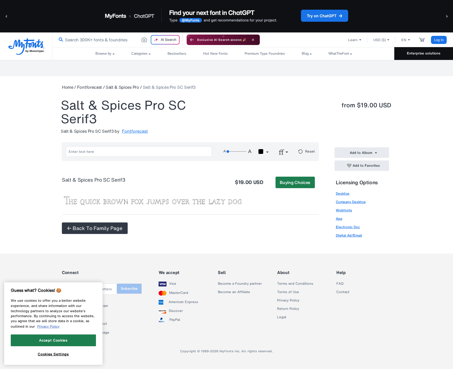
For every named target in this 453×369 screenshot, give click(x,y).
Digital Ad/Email (349, 235)
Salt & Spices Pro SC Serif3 (169, 87)
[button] (6, 16)
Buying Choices (295, 182)
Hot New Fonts (215, 53)
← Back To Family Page (94, 228)
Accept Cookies (53, 340)
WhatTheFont (338, 53)
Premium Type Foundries (265, 53)
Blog (305, 53)
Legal (281, 317)
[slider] (236, 151)
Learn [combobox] (353, 39)
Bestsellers (177, 53)
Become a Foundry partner (240, 284)
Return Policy (288, 309)
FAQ (339, 284)
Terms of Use (288, 292)
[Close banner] (253, 39)
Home (67, 87)
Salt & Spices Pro (122, 87)
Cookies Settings (53, 354)
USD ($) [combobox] (379, 39)
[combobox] (117, 39)
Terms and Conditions (295, 284)
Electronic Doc (348, 227)
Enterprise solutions (423, 53)
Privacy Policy (288, 300)
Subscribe (129, 288)
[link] (60, 40)
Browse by (103, 53)
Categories (139, 53)
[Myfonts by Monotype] (26, 46)
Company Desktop (351, 201)
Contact (342, 292)
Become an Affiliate (234, 292)
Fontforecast (89, 87)
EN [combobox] (403, 39)
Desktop (342, 193)
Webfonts (344, 210)
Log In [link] (439, 40)
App (339, 218)
